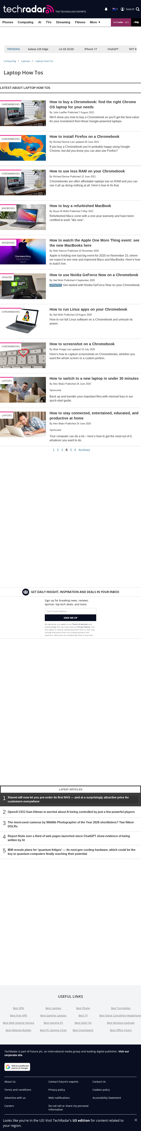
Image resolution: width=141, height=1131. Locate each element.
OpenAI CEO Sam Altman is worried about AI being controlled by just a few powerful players (71, 811)
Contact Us (99, 1081)
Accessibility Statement (107, 1097)
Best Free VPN (18, 1015)
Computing (25, 22)
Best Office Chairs (121, 1030)
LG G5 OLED (66, 49)
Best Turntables (121, 1008)
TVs (48, 22)
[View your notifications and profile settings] (106, 9)
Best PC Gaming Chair (53, 1030)
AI (39, 22)
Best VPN (18, 1008)
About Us (10, 1081)
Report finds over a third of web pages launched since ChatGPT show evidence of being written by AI (69, 837)
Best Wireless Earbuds (121, 1023)
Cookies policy (101, 1089)
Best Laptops (53, 1008)
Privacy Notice (83, 627)
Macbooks (8, 208)
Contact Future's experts (63, 1081)
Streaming (63, 22)
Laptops (25, 61)
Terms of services (80, 624)
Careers (9, 1106)
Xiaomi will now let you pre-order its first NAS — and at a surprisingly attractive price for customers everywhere (68, 799)
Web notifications (59, 1097)
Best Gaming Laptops (53, 1015)
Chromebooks (11, 104)
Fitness (80, 22)
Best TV (83, 1015)
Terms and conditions (17, 1089)
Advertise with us (15, 1097)
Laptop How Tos (44, 61)
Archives (84, 450)
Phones (7, 22)
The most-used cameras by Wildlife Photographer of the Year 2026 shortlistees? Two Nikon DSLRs (71, 824)
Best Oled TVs (83, 1023)
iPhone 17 (90, 49)
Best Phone (83, 1008)
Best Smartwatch (83, 1030)
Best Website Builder (18, 1030)
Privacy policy (56, 1089)
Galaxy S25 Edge (38, 49)
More (93, 22)
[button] (133, 9)
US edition (81, 1120)
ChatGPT (113, 49)
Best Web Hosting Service (18, 1023)
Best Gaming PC (53, 1023)
